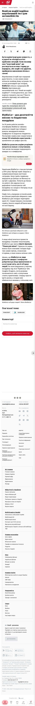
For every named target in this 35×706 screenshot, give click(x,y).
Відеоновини (9, 479)
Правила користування (8, 448)
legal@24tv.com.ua (23, 681)
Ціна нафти (8, 537)
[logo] (8, 2)
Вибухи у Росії (9, 504)
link (19, 411)
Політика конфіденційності (7, 451)
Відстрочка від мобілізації (13, 524)
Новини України (13, 7)
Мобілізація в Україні (12, 512)
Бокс (6, 606)
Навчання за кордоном (12, 584)
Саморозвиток (9, 582)
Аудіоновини (9, 481)
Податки (7, 546)
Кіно (6, 555)
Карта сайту (22, 455)
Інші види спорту (10, 615)
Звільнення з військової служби (14, 515)
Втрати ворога (9, 506)
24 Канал (4, 7)
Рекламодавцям (6, 445)
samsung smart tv (20, 655)
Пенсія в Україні (10, 549)
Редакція (4, 433)
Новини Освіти (10, 573)
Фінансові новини (10, 542)
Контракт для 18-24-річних (13, 522)
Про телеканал (6, 439)
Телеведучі (5, 442)
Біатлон (7, 613)
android (7, 650)
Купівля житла (9, 595)
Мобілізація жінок (10, 519)
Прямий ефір (9, 476)
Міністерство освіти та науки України (16, 575)
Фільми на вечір (10, 562)
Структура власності (24, 449)
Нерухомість (9, 590)
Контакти (21, 443)
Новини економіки (11, 534)
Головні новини (10, 472)
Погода (7, 484)
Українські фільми (10, 559)
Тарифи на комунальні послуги (14, 544)
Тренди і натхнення (11, 597)
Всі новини (9, 469)
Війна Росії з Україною (13, 490)
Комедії (7, 564)
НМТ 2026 (8, 580)
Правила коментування (25, 437)
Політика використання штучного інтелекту (8, 455)
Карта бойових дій (10, 494)
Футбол (7, 608)
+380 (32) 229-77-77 (12, 680)
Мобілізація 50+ (9, 517)
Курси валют (9, 539)
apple (20, 650)
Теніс (6, 610)
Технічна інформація (24, 440)
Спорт (7, 603)
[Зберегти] (30, 51)
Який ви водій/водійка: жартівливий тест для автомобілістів (26, 7)
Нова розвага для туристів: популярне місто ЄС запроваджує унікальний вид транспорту (14, 106)
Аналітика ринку (10, 593)
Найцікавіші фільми (11, 557)
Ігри (20, 457)
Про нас (4, 430)
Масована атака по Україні (13, 501)
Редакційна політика (8, 436)
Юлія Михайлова (11, 46)
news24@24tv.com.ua (8, 404)
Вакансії (21, 446)
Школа (7, 577)
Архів (20, 452)
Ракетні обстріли (10, 492)
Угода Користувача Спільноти (24, 434)
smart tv (7, 655)
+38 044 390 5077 (24, 404)
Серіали (7, 567)
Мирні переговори (10, 497)
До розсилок (11, 639)
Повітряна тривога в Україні (13, 499)
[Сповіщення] (33, 2)
